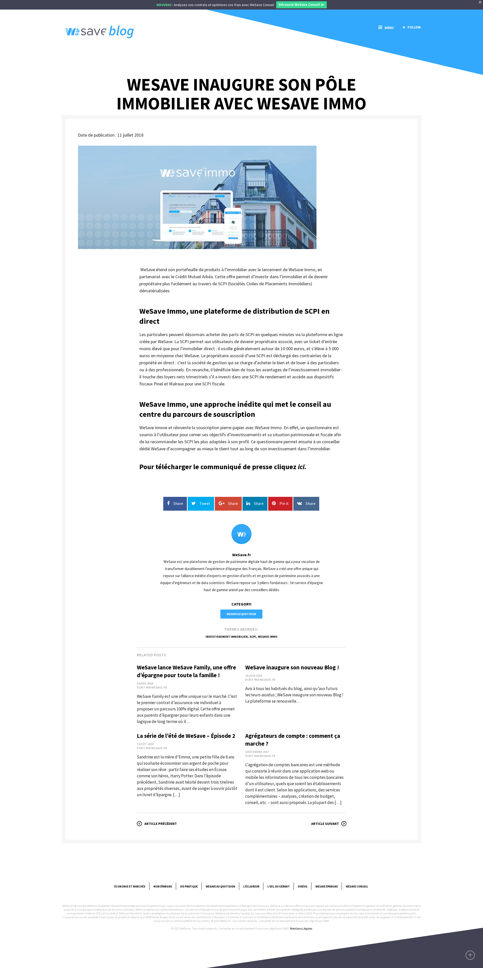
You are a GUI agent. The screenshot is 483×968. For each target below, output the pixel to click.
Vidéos (302, 886)
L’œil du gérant (278, 886)
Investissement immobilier (227, 636)
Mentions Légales (301, 928)
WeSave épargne (326, 886)
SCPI (253, 636)
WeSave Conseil (357, 886)
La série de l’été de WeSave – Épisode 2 (186, 735)
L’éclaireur (251, 886)
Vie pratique (189, 886)
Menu (389, 27)
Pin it (284, 503)
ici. (301, 466)
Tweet (204, 503)
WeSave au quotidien (241, 614)
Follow (414, 27)
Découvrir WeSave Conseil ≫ (301, 5)
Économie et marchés (129, 886)
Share (178, 503)
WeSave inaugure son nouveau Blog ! (292, 667)
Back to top (470, 955)
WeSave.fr (241, 554)
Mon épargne (162, 886)
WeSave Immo (267, 636)
